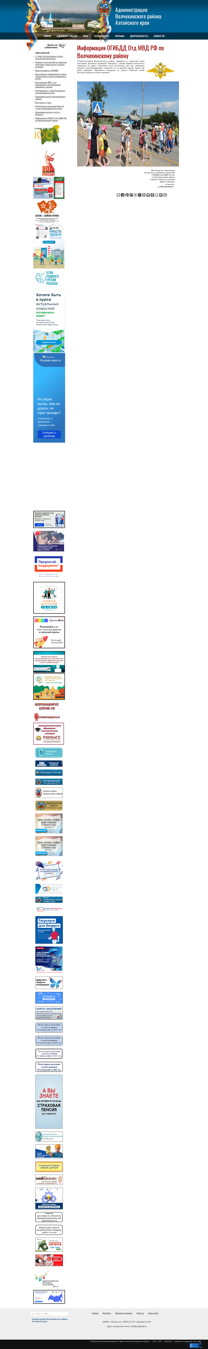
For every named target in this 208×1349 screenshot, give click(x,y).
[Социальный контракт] (49, 757)
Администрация (67, 36)
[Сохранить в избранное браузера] (156, 195)
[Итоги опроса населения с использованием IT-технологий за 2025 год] (49, 1032)
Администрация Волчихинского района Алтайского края (138, 16)
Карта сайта (153, 1313)
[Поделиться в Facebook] (122, 195)
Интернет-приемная (123, 1313)
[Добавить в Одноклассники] (144, 195)
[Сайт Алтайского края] (49, 784)
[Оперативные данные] (46, 721)
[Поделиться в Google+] (131, 195)
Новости (159, 36)
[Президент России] (49, 775)
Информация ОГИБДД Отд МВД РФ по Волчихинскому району (51, 119)
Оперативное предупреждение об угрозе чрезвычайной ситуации (49, 107)
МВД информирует (167, 186)
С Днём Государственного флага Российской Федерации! (49, 57)
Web (199, 1341)
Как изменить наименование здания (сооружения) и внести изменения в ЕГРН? (50, 76)
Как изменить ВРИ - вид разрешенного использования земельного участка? (48, 84)
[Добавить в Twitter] (148, 195)
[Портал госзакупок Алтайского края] (49, 902)
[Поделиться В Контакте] (152, 195)
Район (47, 36)
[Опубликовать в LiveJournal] (135, 195)
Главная (95, 1313)
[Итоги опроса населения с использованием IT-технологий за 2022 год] (49, 1071)
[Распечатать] (161, 195)
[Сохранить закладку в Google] (127, 195)
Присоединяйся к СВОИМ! (46, 70)
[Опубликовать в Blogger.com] (118, 195)
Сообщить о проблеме (49, 434)
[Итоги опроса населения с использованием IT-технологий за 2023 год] (49, 1058)
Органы (119, 36)
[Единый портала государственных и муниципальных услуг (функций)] (49, 913)
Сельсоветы (101, 36)
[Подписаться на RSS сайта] (165, 195)
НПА (85, 36)
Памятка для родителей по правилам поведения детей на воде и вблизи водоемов (51, 64)
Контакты (107, 1313)
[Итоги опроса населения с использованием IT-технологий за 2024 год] (49, 1045)
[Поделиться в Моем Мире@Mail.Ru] (139, 195)
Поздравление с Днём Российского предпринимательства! (50, 92)
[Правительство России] (49, 766)
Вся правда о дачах (43, 103)
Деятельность (139, 36)
